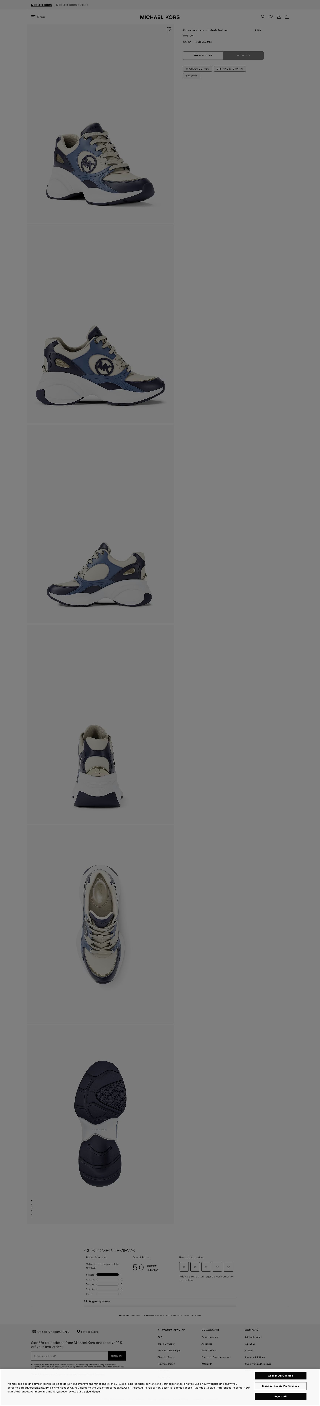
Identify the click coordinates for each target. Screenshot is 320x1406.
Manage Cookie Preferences (280, 1385)
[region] (160, 1387)
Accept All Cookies (280, 1375)
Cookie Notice (91, 1391)
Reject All (280, 1396)
